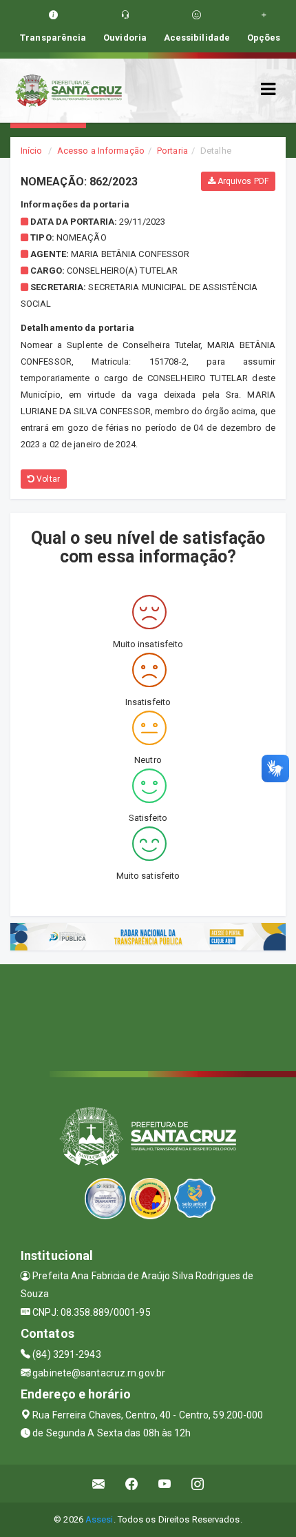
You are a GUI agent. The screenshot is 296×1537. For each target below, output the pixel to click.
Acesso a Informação (101, 150)
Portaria (172, 150)
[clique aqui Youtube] (165, 1484)
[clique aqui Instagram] (198, 1484)
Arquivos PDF (241, 181)
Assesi (99, 1519)
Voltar (47, 479)
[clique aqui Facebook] (132, 1484)
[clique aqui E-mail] (99, 1484)
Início (32, 150)
